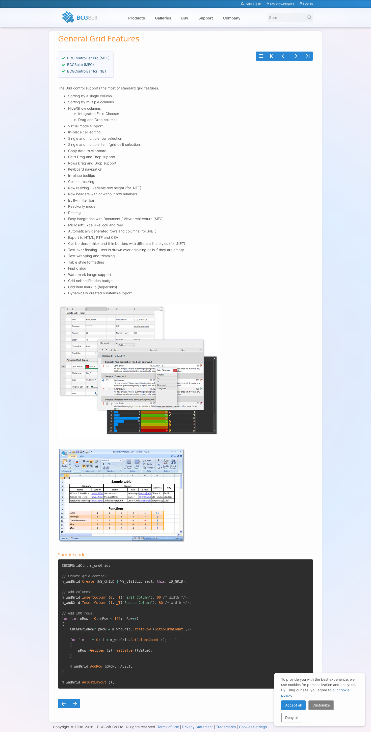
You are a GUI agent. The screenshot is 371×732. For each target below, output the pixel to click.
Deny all (291, 717)
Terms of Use (168, 727)
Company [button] (232, 18)
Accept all (293, 705)
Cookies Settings (253, 727)
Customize (321, 705)
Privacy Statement (197, 727)
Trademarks (226, 727)
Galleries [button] (163, 18)
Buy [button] (184, 18)
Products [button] (136, 18)
